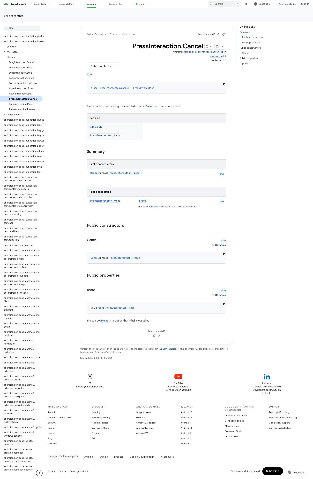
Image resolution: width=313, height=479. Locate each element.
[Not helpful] (223, 34)
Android (52, 412)
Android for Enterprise (59, 417)
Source (51, 427)
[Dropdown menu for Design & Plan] (78, 4)
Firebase (118, 456)
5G (93, 438)
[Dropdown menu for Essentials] (50, 4)
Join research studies (280, 427)
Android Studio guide (236, 415)
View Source (216, 56)
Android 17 (186, 412)
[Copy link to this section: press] (98, 290)
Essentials (40, 3)
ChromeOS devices (146, 422)
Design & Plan (66, 3)
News (50, 433)
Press (148, 106)
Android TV (142, 433)
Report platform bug (279, 412)
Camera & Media (100, 427)
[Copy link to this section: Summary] (108, 152)
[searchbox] (22, 28)
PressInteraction (143, 87)
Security (52, 422)
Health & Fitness (100, 422)
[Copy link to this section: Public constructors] (128, 226)
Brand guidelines (79, 471)
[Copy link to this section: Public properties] (124, 276)
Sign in (305, 3)
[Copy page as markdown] (217, 46)
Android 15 (186, 422)
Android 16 (186, 417)
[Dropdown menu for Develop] (100, 4)
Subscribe (272, 471)
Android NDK (231, 436)
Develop (91, 3)
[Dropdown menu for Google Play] (126, 4)
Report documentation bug (283, 417)
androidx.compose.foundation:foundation (204, 51)
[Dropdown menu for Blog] (148, 4)
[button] (21, 36)
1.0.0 (223, 60)
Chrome (103, 456)
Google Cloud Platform (142, 456)
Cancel (94, 172)
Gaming (96, 412)
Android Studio (287, 3)
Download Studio (233, 431)
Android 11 (185, 443)
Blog (141, 3)
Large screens (143, 412)
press (142, 200)
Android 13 (186, 433)
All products (167, 456)
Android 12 (186, 438)
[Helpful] (218, 34)
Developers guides (234, 420)
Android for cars (144, 427)
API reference (14, 16)
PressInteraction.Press (105, 135)
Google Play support (279, 422)
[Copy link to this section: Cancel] (100, 240)
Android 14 (186, 427)
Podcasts (52, 443)
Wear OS (140, 417)
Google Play (116, 3)
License (63, 471)
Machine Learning (101, 417)
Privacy (95, 433)
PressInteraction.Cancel (114, 87)
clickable (96, 126)
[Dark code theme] (224, 84)
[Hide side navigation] (39, 473)
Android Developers (96, 34)
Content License (171, 348)
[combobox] (224, 4)
